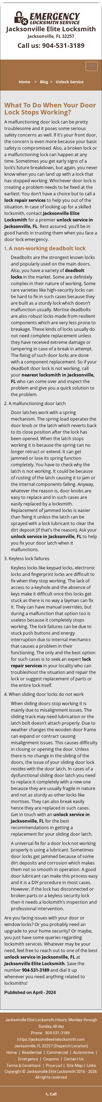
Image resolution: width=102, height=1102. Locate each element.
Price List (54, 1065)
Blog (44, 81)
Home (24, 81)
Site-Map (75, 1065)
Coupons (51, 1059)
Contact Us (74, 1059)
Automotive (83, 1052)
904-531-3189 (63, 45)
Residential (32, 1052)
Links (91, 1065)
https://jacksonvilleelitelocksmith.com (51, 1039)
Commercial (57, 1052)
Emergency (28, 1059)
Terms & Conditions (23, 1065)
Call (53, 1094)
